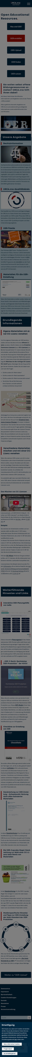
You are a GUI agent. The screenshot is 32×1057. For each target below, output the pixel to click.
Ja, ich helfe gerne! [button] (10, 1053)
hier (15, 1039)
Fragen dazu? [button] (8, 1049)
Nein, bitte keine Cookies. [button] (12, 1044)
